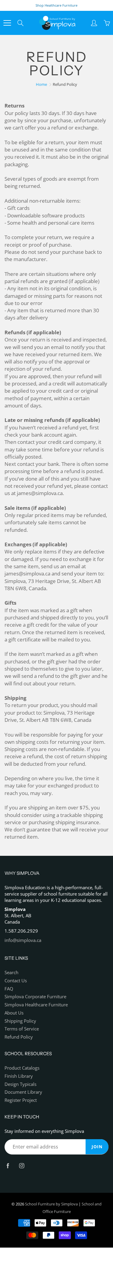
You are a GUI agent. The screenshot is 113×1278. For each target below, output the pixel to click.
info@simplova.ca (23, 940)
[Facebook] (7, 1166)
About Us (14, 1013)
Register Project (21, 1100)
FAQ (9, 989)
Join (97, 1146)
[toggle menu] (7, 22)
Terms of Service (22, 1029)
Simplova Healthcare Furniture (36, 1005)
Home (41, 84)
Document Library (23, 1092)
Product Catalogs (22, 1068)
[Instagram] (21, 1166)
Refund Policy (19, 1037)
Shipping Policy (20, 1021)
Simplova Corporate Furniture (35, 996)
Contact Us (16, 980)
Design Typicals (20, 1084)
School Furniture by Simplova (51, 1204)
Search (11, 972)
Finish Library (19, 1076)
